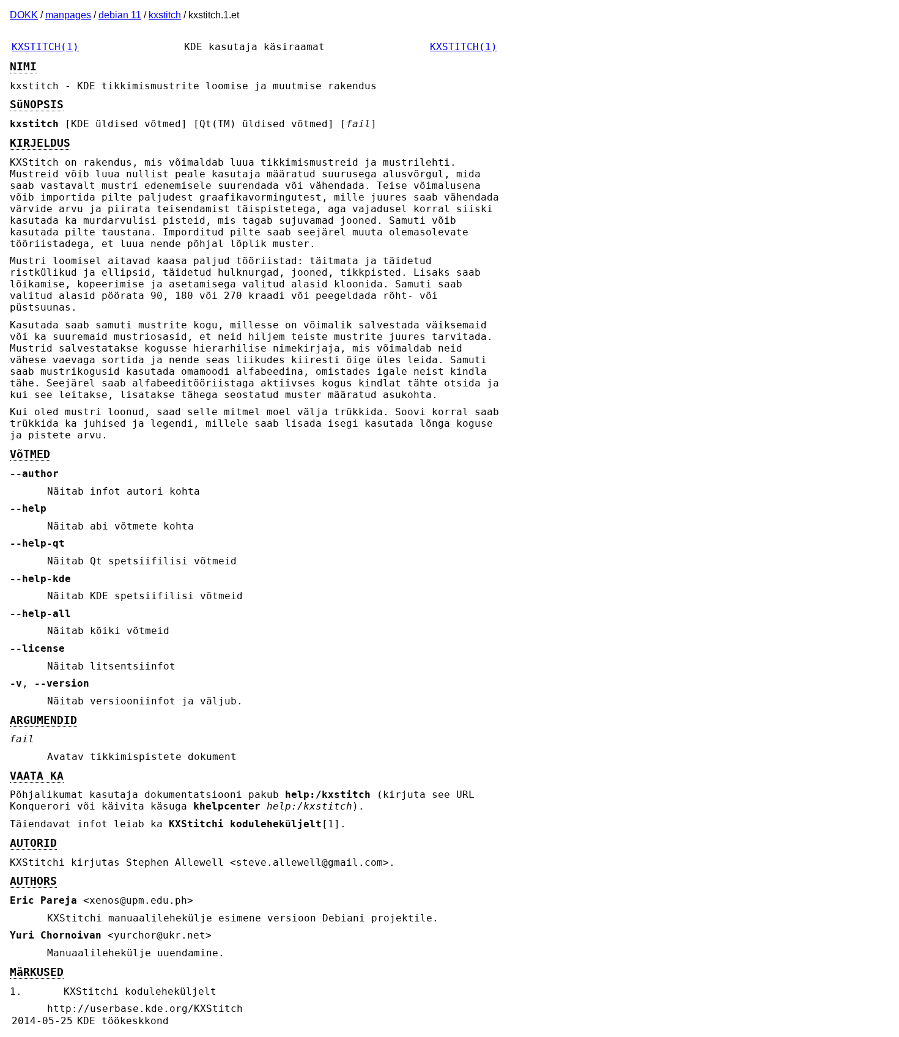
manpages (68, 15)
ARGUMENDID (43, 720)
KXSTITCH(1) (45, 47)
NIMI (23, 67)
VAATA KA (37, 776)
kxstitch (165, 15)
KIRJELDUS (40, 143)
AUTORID (33, 843)
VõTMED (30, 454)
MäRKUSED (37, 972)
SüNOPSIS (37, 104)
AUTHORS (33, 881)
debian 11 (119, 15)
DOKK (24, 15)
